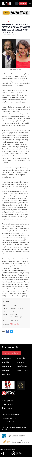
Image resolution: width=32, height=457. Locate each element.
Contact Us (5, 370)
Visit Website (14, 324)
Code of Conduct (22, 366)
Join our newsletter (12, 353)
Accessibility (6, 374)
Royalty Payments (22, 370)
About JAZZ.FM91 (7, 358)
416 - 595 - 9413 (9, 408)
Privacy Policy (21, 358)
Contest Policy (6, 366)
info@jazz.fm (8, 401)
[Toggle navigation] (29, 3)
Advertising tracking (10, 449)
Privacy (2, 449)
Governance (20, 362)
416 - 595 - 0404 (9, 404)
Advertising (5, 362)
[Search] (17, 3)
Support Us (22, 3)
